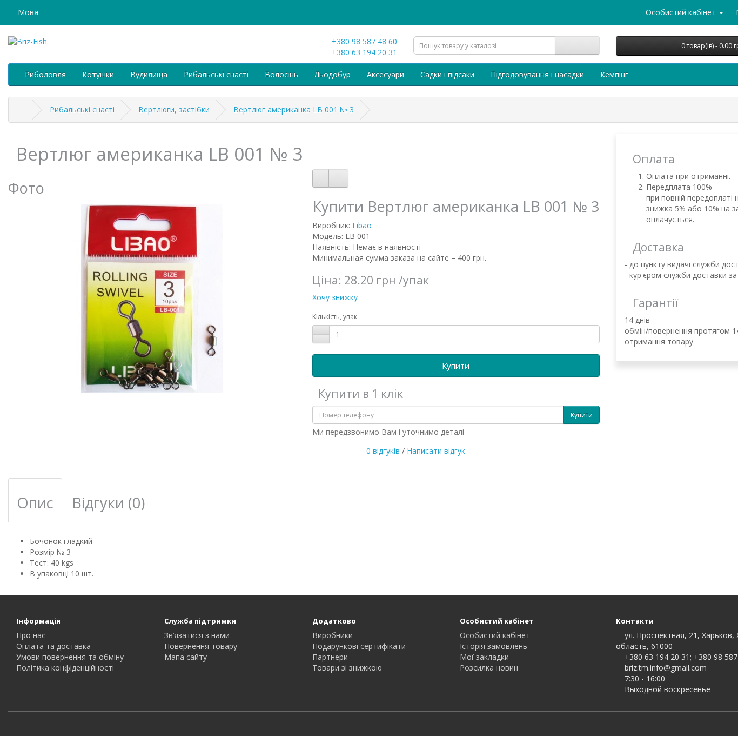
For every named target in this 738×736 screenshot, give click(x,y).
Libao (362, 225)
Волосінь (281, 74)
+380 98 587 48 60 (363, 41)
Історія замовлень (493, 646)
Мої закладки (484, 657)
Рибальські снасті (216, 74)
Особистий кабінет (495, 635)
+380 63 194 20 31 (363, 52)
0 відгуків (383, 451)
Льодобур (332, 74)
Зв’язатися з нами (197, 635)
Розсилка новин (489, 667)
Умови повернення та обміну (70, 657)
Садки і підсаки (447, 74)
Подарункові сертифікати (359, 646)
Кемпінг (614, 74)
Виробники (332, 635)
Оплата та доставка (53, 646)
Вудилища (148, 74)
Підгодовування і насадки (537, 74)
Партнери (330, 657)
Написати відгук (436, 451)
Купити (455, 365)
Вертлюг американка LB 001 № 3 (293, 109)
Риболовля (45, 74)
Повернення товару (200, 646)
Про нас (30, 635)
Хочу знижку (335, 297)
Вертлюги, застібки (174, 109)
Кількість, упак (334, 316)
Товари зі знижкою (347, 667)
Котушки (98, 74)
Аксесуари (385, 74)
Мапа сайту (185, 657)
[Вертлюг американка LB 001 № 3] (152, 298)
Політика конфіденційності (65, 667)
